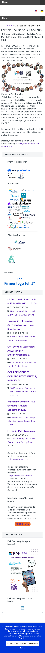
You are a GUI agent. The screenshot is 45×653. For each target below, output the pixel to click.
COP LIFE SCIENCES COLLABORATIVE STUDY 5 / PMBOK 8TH (22, 376)
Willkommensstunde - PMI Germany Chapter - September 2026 (21, 406)
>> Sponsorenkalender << (20, 476)
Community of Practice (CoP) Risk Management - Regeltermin (21, 325)
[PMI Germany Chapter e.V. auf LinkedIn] (22, 607)
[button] (22, 154)
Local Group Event (24, 315)
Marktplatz (22, 524)
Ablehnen (33, 643)
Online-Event (21, 341)
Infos (22, 648)
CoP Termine (16, 337)
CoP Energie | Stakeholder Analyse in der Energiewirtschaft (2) (22, 351)
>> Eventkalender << (17, 459)
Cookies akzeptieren (17, 643)
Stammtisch (16, 311)
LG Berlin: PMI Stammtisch (22, 431)
